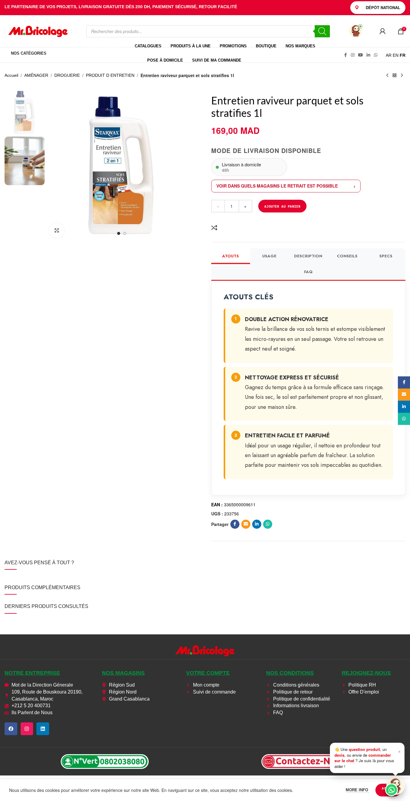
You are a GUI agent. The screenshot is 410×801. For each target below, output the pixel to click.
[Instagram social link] (352, 55)
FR (402, 55)
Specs (385, 256)
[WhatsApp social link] (375, 55)
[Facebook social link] (345, 55)
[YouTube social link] (360, 55)
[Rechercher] (322, 31)
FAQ (308, 272)
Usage (269, 256)
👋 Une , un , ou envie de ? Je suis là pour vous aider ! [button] (367, 757)
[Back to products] (394, 75)
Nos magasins (123, 673)
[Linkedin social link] (368, 55)
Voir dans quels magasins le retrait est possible (277, 186)
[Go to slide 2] (124, 233)
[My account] (382, 31)
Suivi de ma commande (216, 60)
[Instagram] (27, 728)
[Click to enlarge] (56, 230)
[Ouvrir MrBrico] (355, 31)
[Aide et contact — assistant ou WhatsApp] (395, 786)
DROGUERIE (67, 75)
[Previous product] (387, 75)
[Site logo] (38, 30)
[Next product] (401, 75)
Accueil (11, 75)
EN (395, 55)
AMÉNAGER (36, 75)
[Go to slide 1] (118, 233)
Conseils (347, 256)
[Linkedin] (42, 728)
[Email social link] (245, 524)
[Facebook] (11, 728)
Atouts (230, 256)
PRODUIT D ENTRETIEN (110, 75)
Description (308, 256)
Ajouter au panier (282, 206)
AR (388, 55)
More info (357, 790)
